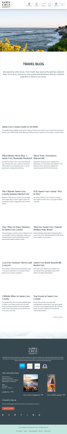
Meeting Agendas (33, 431)
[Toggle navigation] (62, 4)
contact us (7, 392)
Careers (25, 431)
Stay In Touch (8, 408)
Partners (41, 431)
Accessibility (19, 431)
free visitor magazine (33, 395)
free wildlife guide (56, 395)
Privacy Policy (47, 431)
